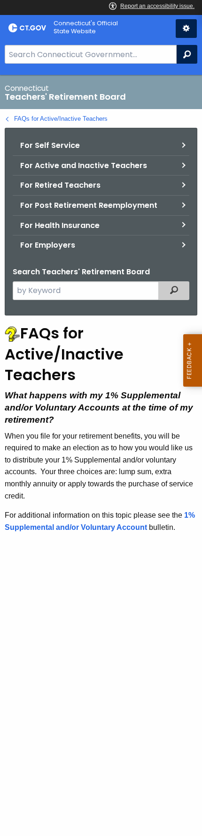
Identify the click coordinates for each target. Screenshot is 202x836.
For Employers (47, 245)
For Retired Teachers (60, 185)
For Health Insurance (60, 225)
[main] (101, 455)
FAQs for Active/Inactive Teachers (61, 118)
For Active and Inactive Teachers (83, 165)
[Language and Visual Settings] (186, 28)
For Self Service (50, 145)
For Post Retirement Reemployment (88, 205)
